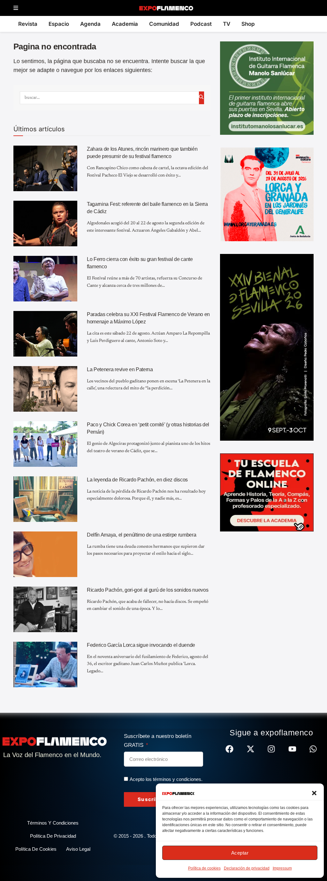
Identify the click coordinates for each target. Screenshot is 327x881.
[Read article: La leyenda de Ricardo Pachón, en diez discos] (45, 499)
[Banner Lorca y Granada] (267, 194)
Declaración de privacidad (247, 868)
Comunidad (164, 24)
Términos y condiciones (53, 823)
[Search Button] (201, 97)
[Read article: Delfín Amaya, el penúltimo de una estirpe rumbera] (45, 554)
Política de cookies (204, 868)
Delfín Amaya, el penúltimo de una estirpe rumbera (141, 535)
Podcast (201, 24)
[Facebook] (229, 749)
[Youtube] (292, 749)
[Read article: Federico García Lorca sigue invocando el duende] (45, 664)
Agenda (90, 24)
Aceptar (240, 853)
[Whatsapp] (313, 749)
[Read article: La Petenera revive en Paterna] (45, 389)
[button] (314, 793)
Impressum (282, 868)
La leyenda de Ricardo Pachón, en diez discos (137, 479)
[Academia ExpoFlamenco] (267, 492)
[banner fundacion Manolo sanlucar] (267, 87)
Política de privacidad (53, 836)
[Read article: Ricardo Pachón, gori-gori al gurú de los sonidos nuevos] (45, 609)
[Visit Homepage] (166, 8)
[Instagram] (271, 749)
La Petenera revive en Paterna (120, 369)
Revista (27, 24)
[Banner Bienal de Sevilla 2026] (267, 347)
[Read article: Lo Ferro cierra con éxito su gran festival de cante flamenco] (45, 278)
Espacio (59, 24)
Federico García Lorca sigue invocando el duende (141, 645)
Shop (248, 24)
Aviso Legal (78, 849)
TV (226, 24)
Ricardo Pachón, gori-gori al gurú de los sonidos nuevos (147, 590)
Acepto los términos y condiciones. (166, 779)
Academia (125, 24)
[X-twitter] (250, 749)
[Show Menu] (15, 8)
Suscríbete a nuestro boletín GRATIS (157, 740)
